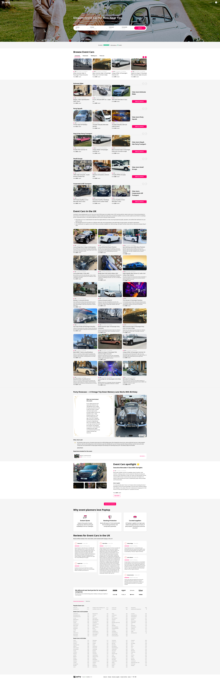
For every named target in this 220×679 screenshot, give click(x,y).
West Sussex (75, 625)
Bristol (94, 628)
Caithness (133, 628)
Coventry (94, 662)
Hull (132, 653)
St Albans (75, 652)
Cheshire (94, 615)
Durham (132, 658)
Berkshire (75, 621)
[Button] (117, 416)
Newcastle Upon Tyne (135, 662)
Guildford (75, 659)
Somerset (113, 619)
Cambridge (95, 649)
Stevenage (95, 640)
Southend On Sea (96, 661)
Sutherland (133, 622)
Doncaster (114, 659)
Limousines (114, 609)
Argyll (132, 631)
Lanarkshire (133, 618)
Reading (75, 653)
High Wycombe (76, 644)
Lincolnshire (114, 615)
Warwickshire (95, 613)
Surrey (74, 618)
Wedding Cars (76, 609)
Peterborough (114, 653)
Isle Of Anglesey (115, 627)
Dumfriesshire (134, 616)
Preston (132, 649)
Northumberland (115, 635)
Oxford (74, 640)
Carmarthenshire (115, 628)
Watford (74, 646)
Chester (94, 664)
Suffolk (74, 629)
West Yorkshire (95, 627)
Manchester (95, 618)
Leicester (113, 652)
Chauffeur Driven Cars (97, 609)
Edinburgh (133, 664)
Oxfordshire (75, 613)
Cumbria (113, 629)
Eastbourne (114, 641)
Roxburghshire (134, 615)
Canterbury (114, 658)
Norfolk (113, 621)
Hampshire (75, 627)
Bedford (74, 656)
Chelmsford (95, 646)
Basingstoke (75, 664)
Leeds (113, 655)
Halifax (113, 662)
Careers (129, 676)
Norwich (132, 655)
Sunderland (133, 661)
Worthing (94, 652)
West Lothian (133, 621)
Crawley (94, 643)
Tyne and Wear (115, 634)
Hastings (113, 656)
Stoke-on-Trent (95, 656)
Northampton (76, 649)
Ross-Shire (133, 629)
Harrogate (133, 643)
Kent (93, 616)
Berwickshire (133, 627)
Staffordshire (75, 632)
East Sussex (75, 634)
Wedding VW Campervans (136, 609)
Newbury (75, 661)
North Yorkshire (96, 632)
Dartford (94, 641)
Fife (131, 624)
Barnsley (113, 643)
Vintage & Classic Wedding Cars (99, 607)
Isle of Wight (95, 634)
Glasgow (132, 665)
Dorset (113, 616)
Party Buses (133, 607)
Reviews (109, 676)
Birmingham (114, 646)
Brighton (94, 650)
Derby (94, 644)
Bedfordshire (75, 619)
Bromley (74, 665)
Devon (113, 624)
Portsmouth (95, 647)
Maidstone (95, 665)
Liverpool (94, 629)
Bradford (113, 664)
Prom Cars (75, 607)
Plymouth (133, 659)
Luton (74, 666)
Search (211, 2)
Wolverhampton (115, 647)
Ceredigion (114, 631)
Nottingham (75, 635)
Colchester (114, 640)
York (132, 647)
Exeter (132, 656)
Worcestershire (95, 621)
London (74, 622)
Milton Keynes (76, 647)
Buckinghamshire (76, 615)
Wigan (113, 666)
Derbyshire (75, 628)
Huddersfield (114, 661)
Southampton (95, 655)
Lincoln (132, 641)
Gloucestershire (96, 624)
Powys (113, 613)
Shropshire (95, 622)
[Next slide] (146, 57)
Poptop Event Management (78, 601)
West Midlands (95, 619)
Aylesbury (75, 641)
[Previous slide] (143, 57)
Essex (74, 631)
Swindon (75, 643)
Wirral (132, 646)
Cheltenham (114, 649)
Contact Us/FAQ (123, 676)
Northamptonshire (76, 616)
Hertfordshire (76, 624)
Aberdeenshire (134, 632)
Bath (132, 644)
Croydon (75, 662)
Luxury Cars (114, 607)
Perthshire (133, 625)
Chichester (95, 653)
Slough (74, 650)
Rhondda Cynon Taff (116, 622)
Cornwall (132, 613)
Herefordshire (95, 631)
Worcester (114, 644)
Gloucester (114, 650)
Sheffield (94, 658)
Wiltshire (94, 625)
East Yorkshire (114, 618)
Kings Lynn (133, 652)
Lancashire (95, 635)
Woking (74, 658)
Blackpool (133, 650)
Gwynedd (113, 625)
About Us (105, 676)
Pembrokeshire (115, 632)
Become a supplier (116, 676)
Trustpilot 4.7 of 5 (87, 676)
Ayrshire (132, 619)
